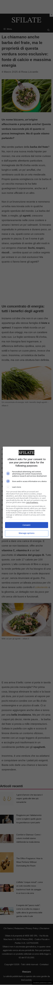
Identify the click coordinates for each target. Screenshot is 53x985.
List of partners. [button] (32, 502)
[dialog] (26, 493)
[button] (26, 487)
